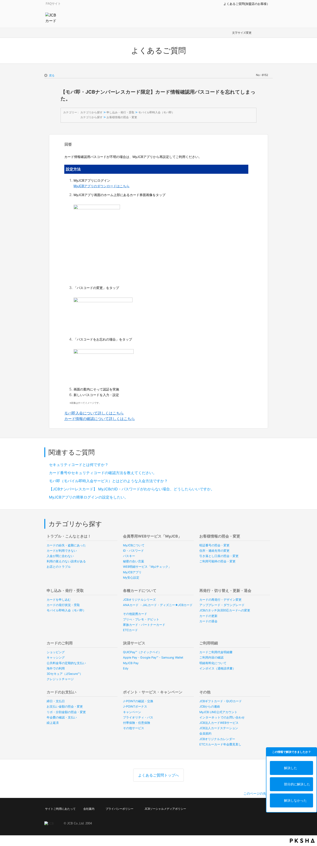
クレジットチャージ (60, 679)
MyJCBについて (134, 545)
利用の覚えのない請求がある (66, 561)
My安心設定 (131, 577)
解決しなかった (295, 800)
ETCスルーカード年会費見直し (220, 744)
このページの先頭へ (258, 793)
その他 (204, 692)
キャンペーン (132, 712)
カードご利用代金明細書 (216, 652)
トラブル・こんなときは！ (69, 536)
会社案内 (88, 808)
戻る (52, 75)
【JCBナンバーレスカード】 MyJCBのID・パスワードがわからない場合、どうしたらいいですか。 (131, 489)
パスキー (129, 556)
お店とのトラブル (59, 566)
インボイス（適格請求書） (217, 668)
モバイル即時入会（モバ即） (156, 112)
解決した (290, 768)
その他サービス (133, 728)
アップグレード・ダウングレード (222, 605)
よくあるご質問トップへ (158, 775)
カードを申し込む (59, 599)
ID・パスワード (133, 550)
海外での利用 (56, 668)
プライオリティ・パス (138, 717)
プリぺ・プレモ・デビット (141, 619)
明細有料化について (212, 663)
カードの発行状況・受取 (63, 605)
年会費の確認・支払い (62, 717)
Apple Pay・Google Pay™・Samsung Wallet (153, 657)
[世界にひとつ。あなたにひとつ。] (52, 18)
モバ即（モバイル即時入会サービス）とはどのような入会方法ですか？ (108, 481)
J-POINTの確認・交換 (138, 701)
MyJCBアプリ (132, 572)
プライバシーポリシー (119, 808)
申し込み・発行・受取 (120, 112)
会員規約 (205, 733)
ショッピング (56, 652)
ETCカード (130, 630)
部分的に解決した (297, 784)
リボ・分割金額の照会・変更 (66, 712)
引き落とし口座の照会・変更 (219, 556)
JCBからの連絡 (209, 706)
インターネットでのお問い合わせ (222, 717)
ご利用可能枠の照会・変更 (217, 561)
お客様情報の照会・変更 (122, 117)
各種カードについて (139, 590)
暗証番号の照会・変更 (214, 545)
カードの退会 (208, 621)
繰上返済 (53, 723)
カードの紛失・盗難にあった (66, 545)
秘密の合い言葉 (133, 561)
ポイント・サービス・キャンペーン (152, 692)
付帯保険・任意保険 (136, 723)
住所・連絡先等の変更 (214, 550)
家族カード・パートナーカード (144, 624)
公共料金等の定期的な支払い (66, 663)
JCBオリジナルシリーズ (139, 599)
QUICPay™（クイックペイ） (142, 652)
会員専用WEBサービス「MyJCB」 (152, 536)
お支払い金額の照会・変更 (65, 706)
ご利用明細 (208, 643)
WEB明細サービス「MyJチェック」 (147, 566)
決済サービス (134, 643)
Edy (125, 668)
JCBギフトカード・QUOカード (220, 701)
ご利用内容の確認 (211, 657)
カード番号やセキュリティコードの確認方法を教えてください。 (103, 472)
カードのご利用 (60, 643)
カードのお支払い (61, 692)
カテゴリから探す (91, 112)
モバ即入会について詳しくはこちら (94, 413)
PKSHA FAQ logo (302, 841)
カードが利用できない (62, 550)
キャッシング (56, 657)
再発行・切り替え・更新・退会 (225, 590)
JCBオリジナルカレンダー (217, 739)
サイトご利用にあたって (60, 808)
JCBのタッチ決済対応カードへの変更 (224, 610)
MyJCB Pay (131, 663)
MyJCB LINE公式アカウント (218, 712)
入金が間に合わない (60, 556)
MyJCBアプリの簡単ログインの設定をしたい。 (88, 497)
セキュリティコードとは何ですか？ (78, 464)
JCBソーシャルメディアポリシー (165, 808)
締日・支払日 (56, 701)
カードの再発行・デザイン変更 (220, 599)
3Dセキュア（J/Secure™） (65, 673)
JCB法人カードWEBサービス (219, 723)
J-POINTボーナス (135, 706)
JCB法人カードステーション (218, 728)
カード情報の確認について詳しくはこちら (99, 418)
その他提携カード (135, 614)
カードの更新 (208, 616)
